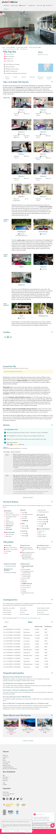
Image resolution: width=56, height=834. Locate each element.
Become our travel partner (10, 768)
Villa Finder (6, 792)
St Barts (5, 784)
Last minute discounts (8, 794)
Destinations (6, 5)
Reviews (24, 77)
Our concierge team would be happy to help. (29, 618)
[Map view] (7, 337)
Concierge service (49, 77)
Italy (4, 783)
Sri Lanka (5, 779)
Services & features (40, 77)
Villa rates (32, 77)
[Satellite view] (5, 337)
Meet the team (7, 765)
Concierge (5, 763)
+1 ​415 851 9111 (49, 5)
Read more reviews (28, 497)
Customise (6, 831)
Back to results (14, 5)
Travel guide (6, 795)
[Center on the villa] (10, 337)
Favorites (23, 5)
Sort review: (7, 452)
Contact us (6, 9)
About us (5, 755)
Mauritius (5, 780)
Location (15, 77)
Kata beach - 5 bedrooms (28, 729)
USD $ (6, 622)
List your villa (39, 5)
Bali (4, 775)
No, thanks (16, 831)
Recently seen (31, 5)
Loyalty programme (8, 767)
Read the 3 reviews (43, 54)
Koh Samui (5, 777)
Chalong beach (10, 54)
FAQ (4, 758)
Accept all (27, 831)
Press (4, 760)
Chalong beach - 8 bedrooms (11, 730)
